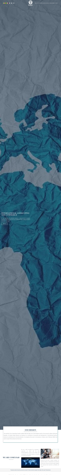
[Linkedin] (14, 3)
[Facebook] (10, 3)
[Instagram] (12, 3)
